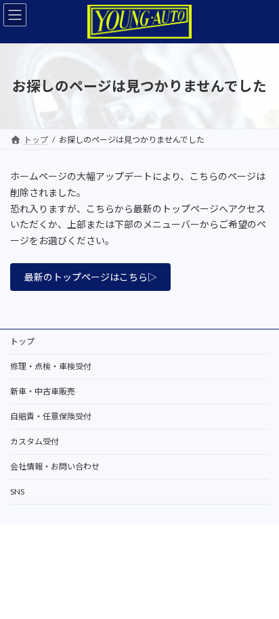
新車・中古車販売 (42, 391)
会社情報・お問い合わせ (55, 466)
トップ (22, 341)
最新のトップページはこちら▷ (90, 277)
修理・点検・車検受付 (50, 366)
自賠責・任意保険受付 (50, 416)
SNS (17, 491)
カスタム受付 (34, 441)
